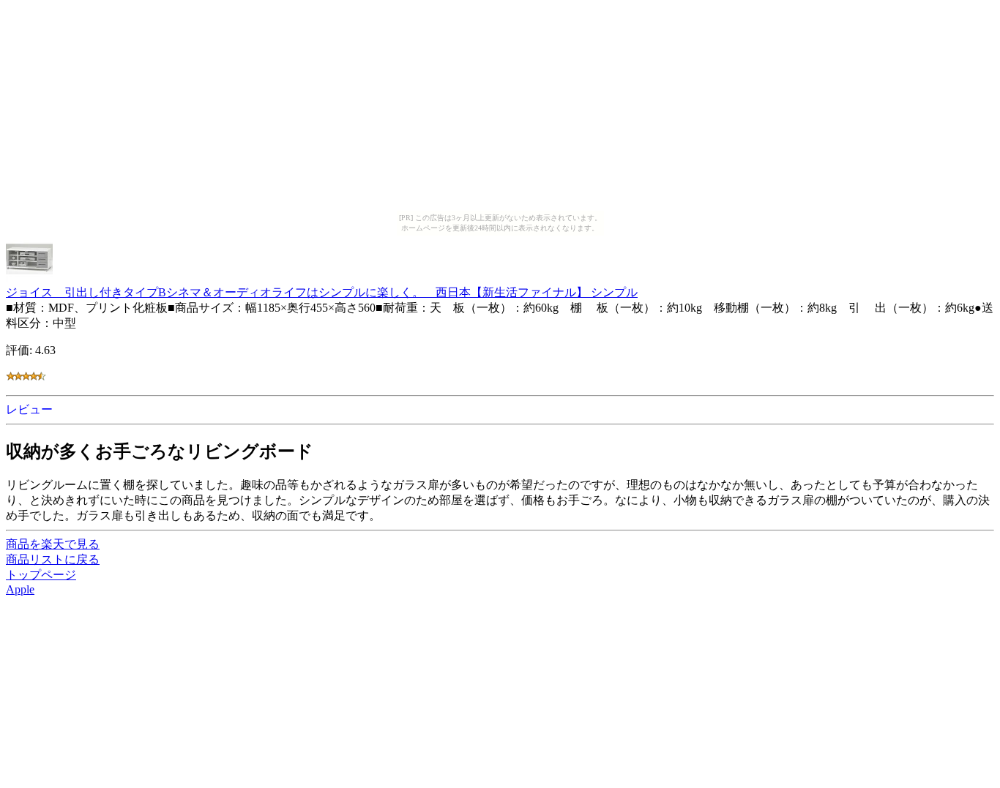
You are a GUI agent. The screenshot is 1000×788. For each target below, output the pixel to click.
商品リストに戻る (53, 559)
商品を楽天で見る (53, 544)
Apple (20, 589)
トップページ (41, 575)
